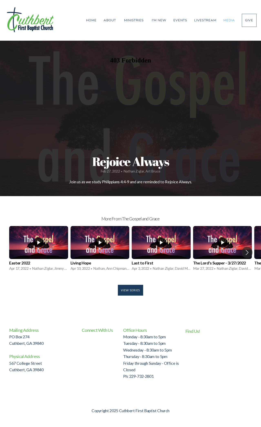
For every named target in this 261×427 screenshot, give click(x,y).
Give (249, 20)
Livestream (205, 20)
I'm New (159, 20)
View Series (130, 290)
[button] (247, 252)
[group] (38, 249)
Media (229, 20)
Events (180, 20)
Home (91, 20)
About (110, 20)
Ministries (134, 20)
